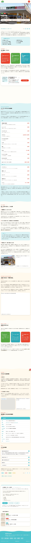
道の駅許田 (11, 538)
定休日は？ (3, 462)
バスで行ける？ (4, 465)
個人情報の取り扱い (17, 541)
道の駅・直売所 (6, 538)
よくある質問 (19, 42)
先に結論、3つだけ (5, 40)
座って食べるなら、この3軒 (7, 42)
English (15, 538)
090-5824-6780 (16, 422)
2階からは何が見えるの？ (5, 459)
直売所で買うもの (19, 40)
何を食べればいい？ (5, 457)
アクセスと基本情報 (20, 41)
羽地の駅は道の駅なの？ (5, 451)
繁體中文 (19, 538)
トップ (2, 538)
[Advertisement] (15, 92)
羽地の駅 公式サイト (28, 541)
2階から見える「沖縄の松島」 (7, 44)
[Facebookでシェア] (29, 29)
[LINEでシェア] (27, 29)
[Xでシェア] (25, 29)
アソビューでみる (25, 80)
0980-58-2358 (7, 422)
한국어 (22, 538)
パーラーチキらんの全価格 (7, 41)
